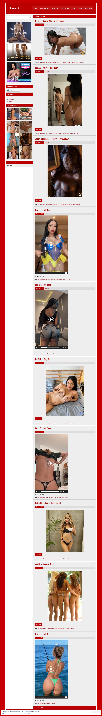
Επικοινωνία (88, 8)
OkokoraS (14, 8)
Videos (80, 8)
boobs (41, 62)
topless (77, 133)
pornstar (63, 62)
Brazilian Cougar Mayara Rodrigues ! (50, 21)
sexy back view (71, 62)
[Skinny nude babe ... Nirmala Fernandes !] (25, 139)
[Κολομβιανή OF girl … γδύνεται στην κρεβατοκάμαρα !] (13, 114)
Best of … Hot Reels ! (43, 210)
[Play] (36, 273)
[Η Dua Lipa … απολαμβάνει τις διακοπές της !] (25, 114)
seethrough (53, 133)
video (69, 279)
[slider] (50, 347)
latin (47, 62)
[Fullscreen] (66, 273)
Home (35, 8)
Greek (11, 90)
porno (58, 62)
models (50, 62)
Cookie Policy (27, 713)
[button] (51, 245)
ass (38, 62)
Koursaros (11, 99)
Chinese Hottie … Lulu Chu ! (46, 68)
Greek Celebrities (44, 8)
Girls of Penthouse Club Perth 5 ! (48, 503)
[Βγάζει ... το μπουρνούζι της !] (13, 152)
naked (54, 204)
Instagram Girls (65, 8)
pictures (54, 62)
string (82, 62)
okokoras (47, 24)
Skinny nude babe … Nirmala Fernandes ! (52, 139)
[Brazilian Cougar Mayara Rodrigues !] (13, 139)
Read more (38, 58)
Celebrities (55, 8)
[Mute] (64, 273)
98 (42, 707)
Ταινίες (10, 101)
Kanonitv (11, 98)
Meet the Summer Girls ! (45, 564)
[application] (51, 244)
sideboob (78, 62)
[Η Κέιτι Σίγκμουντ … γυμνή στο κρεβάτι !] (25, 127)
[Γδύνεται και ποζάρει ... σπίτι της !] (13, 127)
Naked (73, 8)
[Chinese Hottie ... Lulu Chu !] (25, 152)
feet (44, 62)
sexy (66, 62)
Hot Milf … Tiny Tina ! (43, 359)
